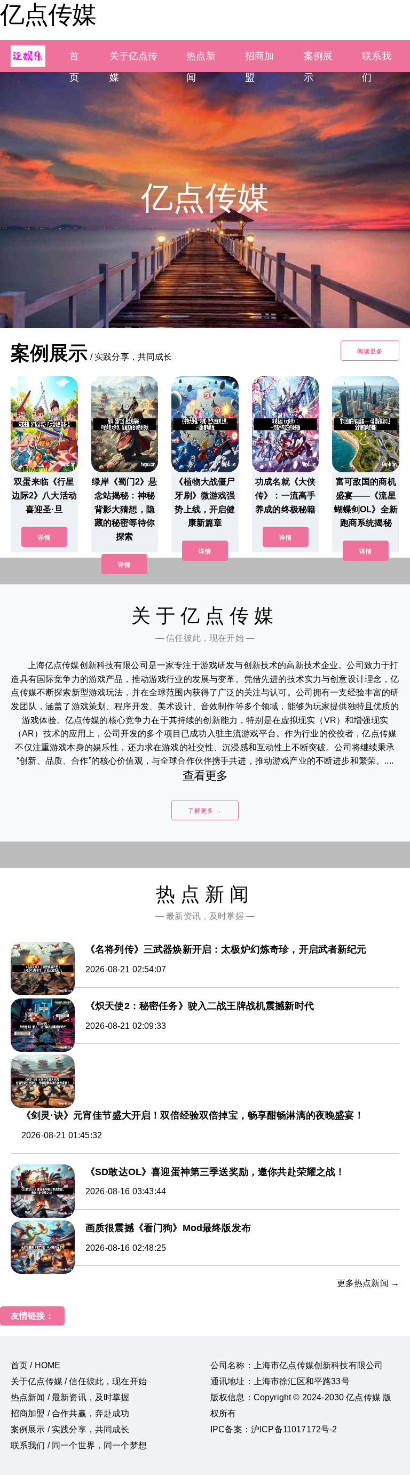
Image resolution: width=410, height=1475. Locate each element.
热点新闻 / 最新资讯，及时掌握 (70, 1397)
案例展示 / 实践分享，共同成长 (70, 1429)
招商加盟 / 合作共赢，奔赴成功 (70, 1413)
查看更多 (205, 775)
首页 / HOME (35, 1365)
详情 (44, 537)
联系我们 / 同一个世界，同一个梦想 (79, 1445)
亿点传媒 (48, 14)
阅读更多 (370, 351)
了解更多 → (205, 810)
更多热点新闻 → (368, 1283)
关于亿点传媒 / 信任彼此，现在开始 (79, 1381)
